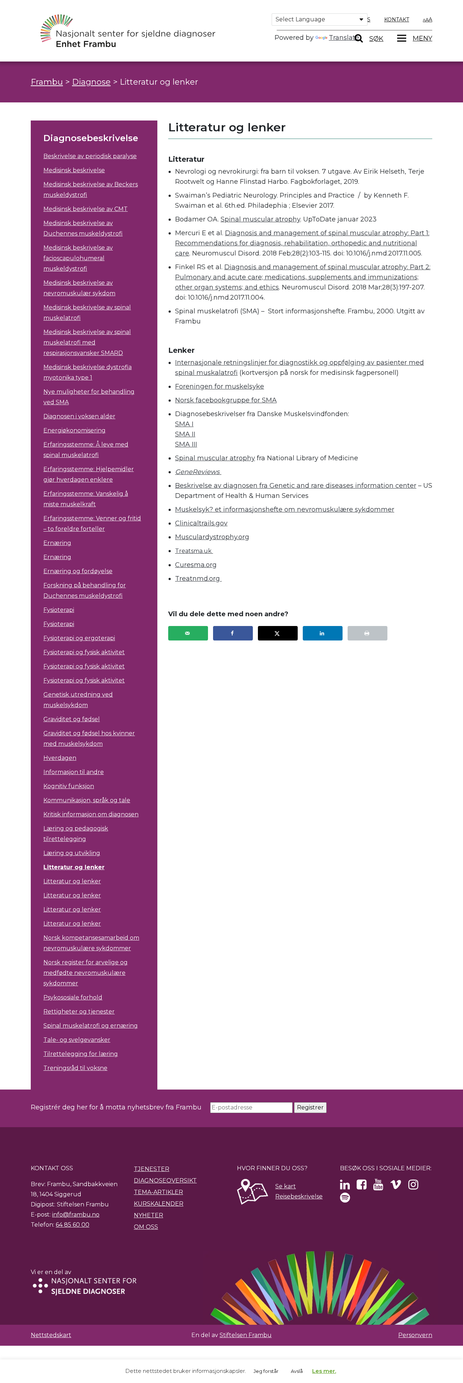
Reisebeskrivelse (299, 1196)
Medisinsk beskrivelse (74, 170)
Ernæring (57, 543)
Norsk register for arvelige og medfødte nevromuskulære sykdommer (85, 973)
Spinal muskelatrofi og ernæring (90, 1025)
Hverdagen (59, 757)
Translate (344, 38)
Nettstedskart (51, 1335)
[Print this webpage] (367, 633)
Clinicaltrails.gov (201, 523)
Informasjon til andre (73, 772)
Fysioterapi (58, 609)
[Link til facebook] (361, 1186)
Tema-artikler (158, 1192)
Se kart (285, 1186)
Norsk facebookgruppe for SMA (226, 400)
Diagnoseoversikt (165, 1180)
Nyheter (148, 1215)
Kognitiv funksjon (68, 786)
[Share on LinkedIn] (323, 633)
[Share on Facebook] (233, 633)
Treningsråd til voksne (75, 1068)
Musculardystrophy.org (212, 537)
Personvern (415, 1335)
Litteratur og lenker (74, 867)
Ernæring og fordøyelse (77, 571)
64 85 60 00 (72, 1224)
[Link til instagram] (413, 1186)
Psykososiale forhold (72, 997)
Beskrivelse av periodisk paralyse (90, 156)
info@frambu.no (75, 1214)
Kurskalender (158, 1203)
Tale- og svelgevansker (76, 1039)
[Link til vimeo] (396, 1186)
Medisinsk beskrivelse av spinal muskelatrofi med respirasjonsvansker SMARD (87, 342)
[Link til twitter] (345, 1186)
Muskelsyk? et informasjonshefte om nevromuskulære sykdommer (284, 509)
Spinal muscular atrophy (260, 219)
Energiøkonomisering (74, 430)
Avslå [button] (297, 1371)
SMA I (184, 424)
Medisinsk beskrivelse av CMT (85, 209)
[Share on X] (278, 633)
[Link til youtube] (378, 1186)
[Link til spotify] (345, 1199)
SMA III (186, 444)
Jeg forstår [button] (266, 1371)
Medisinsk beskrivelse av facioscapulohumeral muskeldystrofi (78, 258)
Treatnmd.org (198, 579)
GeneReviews (198, 472)
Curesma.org (196, 565)
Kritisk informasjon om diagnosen (91, 814)
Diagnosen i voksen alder (79, 416)
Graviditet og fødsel (71, 719)
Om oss (146, 1226)
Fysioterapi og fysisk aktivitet (84, 652)
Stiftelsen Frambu (246, 1335)
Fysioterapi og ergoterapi (79, 638)
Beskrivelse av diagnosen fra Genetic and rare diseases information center (295, 486)
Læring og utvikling (71, 853)
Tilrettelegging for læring (80, 1053)
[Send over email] (188, 633)
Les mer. (324, 1370)
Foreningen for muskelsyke (219, 386)
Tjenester (151, 1169)
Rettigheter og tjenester (79, 1011)
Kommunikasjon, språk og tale (86, 800)
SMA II (185, 434)
